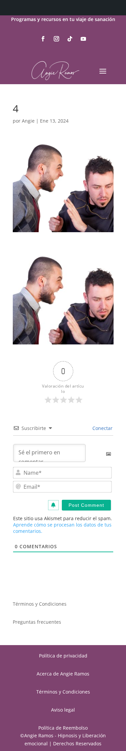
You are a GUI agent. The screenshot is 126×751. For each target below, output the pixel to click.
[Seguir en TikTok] (70, 38)
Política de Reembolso (63, 728)
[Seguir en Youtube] (83, 38)
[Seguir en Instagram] (56, 38)
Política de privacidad (63, 655)
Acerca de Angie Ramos (63, 673)
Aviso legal (63, 710)
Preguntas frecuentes (37, 622)
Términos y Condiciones (40, 604)
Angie (28, 121)
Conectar (102, 428)
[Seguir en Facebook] (43, 38)
